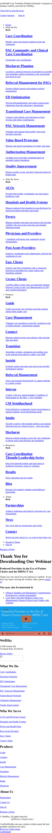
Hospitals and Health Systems (13, 722)
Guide (2, 752)
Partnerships (5, 797)
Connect (3, 757)
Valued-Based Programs (10, 695)
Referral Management (9, 776)
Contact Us (5, 802)
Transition (4, 771)
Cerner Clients (6, 741)
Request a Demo (13, 542)
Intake (2, 781)
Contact (3, 15)
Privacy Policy (6, 653)
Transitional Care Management (13, 686)
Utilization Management (10, 700)
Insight (3, 762)
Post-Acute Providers (9, 731)
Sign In (21, 15)
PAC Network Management (12, 691)
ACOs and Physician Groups (13, 717)
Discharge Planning (8, 676)
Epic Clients (5, 736)
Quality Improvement (9, 705)
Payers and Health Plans (10, 726)
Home (8, 25)
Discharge (4, 786)
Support (11, 15)
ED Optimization (7, 681)
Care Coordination (8, 672)
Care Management (8, 767)
